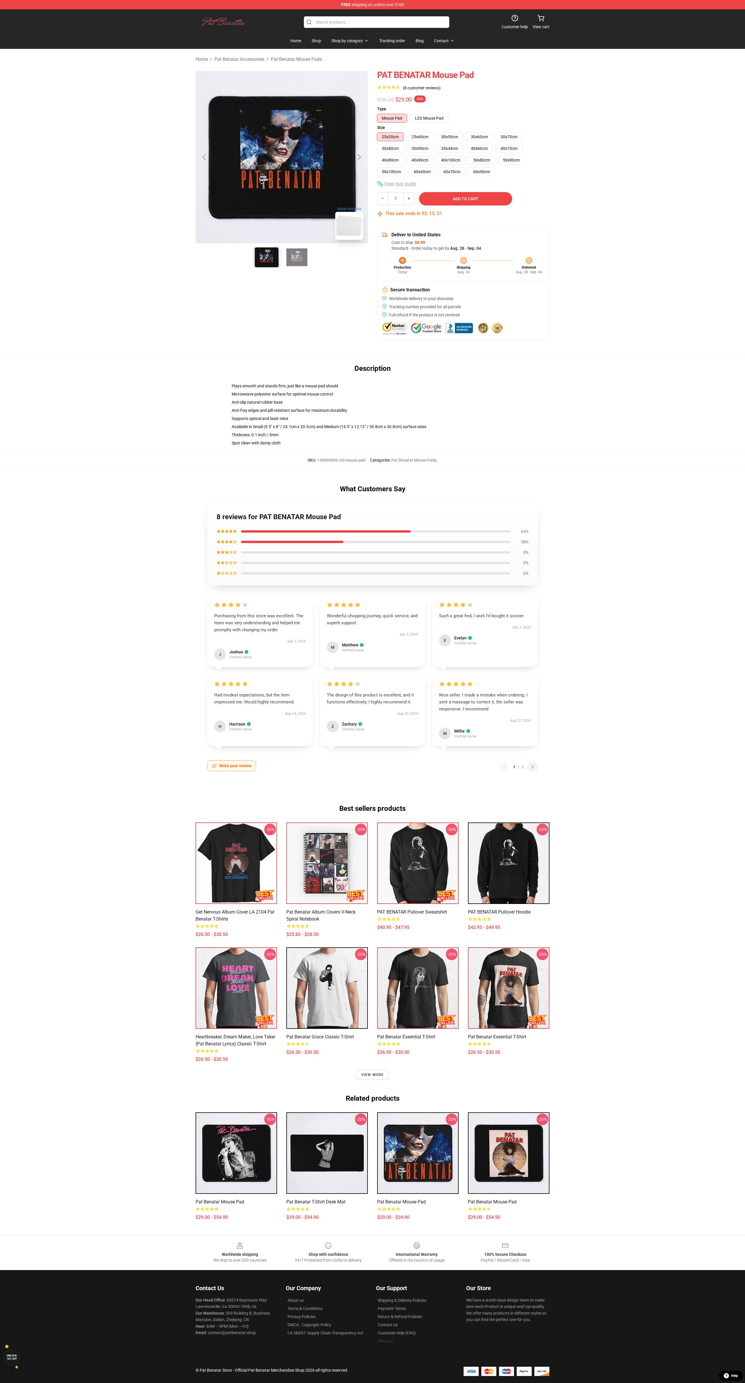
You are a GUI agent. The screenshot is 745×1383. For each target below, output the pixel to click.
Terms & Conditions (305, 1308)
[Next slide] (359, 157)
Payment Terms (392, 1308)
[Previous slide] (204, 157)
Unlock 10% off (12, 1357)
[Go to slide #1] (267, 257)
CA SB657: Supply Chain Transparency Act (325, 1333)
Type (381, 109)
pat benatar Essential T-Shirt (497, 1037)
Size (381, 127)
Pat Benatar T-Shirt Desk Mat (315, 1202)
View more (372, 1075)
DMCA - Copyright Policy (309, 1324)
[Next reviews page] (532, 767)
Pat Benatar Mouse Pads (296, 59)
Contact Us (388, 1324)
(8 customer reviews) (422, 88)
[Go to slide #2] (297, 257)
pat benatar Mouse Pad (492, 1202)
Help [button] (734, 1376)
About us (296, 1300)
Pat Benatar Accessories (239, 59)
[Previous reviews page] (504, 767)
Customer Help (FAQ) (397, 1333)
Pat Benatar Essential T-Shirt (406, 1037)
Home (202, 59)
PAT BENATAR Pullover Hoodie (499, 912)
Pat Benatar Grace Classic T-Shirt (320, 1037)
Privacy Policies (301, 1316)
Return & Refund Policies (400, 1316)
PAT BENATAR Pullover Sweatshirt (412, 912)
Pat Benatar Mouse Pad (220, 1202)
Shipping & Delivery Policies (402, 1300)
